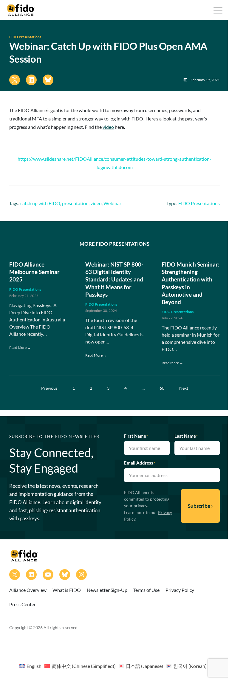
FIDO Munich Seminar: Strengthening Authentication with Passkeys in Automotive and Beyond (190, 283)
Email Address (139, 462)
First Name (136, 436)
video (108, 127)
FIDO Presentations (25, 37)
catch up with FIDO (40, 203)
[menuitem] (30, 665)
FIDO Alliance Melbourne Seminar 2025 (34, 272)
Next (183, 388)
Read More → (20, 347)
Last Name (186, 436)
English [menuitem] (34, 666)
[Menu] (217, 10)
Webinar (112, 203)
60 (162, 388)
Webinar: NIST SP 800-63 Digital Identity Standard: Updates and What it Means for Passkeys (114, 279)
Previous (49, 388)
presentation (75, 203)
